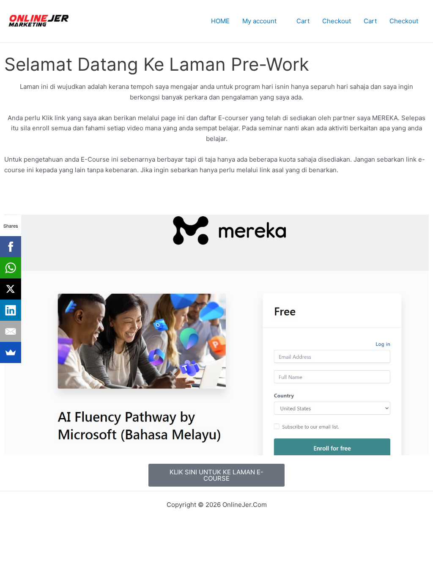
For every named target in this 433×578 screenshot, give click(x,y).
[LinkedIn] (10, 310)
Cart (303, 21)
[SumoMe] (10, 352)
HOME (220, 21)
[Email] (10, 331)
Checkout (336, 21)
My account (259, 21)
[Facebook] (10, 246)
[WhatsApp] (10, 267)
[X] (10, 289)
